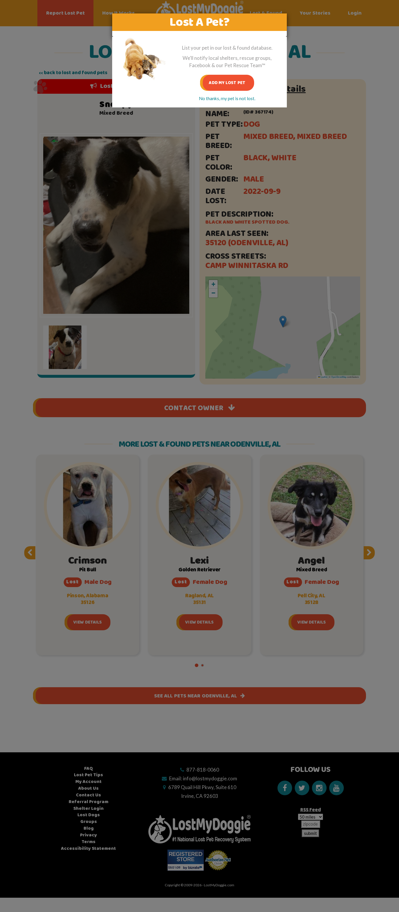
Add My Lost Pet (227, 82)
